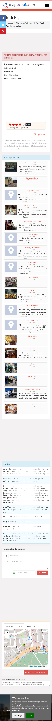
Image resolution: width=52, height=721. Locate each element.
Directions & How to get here (35, 672)
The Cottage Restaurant (32, 206)
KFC (32, 404)
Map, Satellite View (14, 626)
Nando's (32, 349)
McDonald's (32, 336)
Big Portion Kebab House (32, 221)
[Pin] (3, 31)
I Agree (30, 715)
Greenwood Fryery (32, 178)
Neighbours (32, 262)
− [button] (7, 636)
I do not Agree (18, 715)
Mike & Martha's (32, 321)
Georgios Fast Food (32, 191)
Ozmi (32, 290)
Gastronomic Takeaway (32, 163)
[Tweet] (3, 24)
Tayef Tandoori (32, 234)
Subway (32, 364)
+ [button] (7, 632)
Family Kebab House (32, 247)
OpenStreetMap (35, 666)
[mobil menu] (47, 5)
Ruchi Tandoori (32, 277)
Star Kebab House (32, 305)
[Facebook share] (3, 18)
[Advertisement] (26, 42)
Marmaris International (32, 389)
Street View (31, 626)
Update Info (41, 134)
